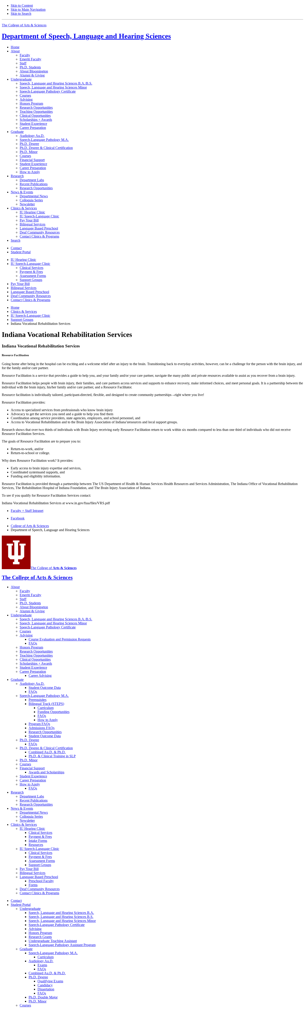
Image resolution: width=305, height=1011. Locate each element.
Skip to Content (22, 5)
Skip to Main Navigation (28, 9)
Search (15, 240)
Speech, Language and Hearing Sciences (86, 36)
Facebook (18, 518)
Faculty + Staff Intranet (27, 511)
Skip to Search (21, 13)
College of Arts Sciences (30, 526)
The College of (54, 568)
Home (15, 47)
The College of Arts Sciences (24, 25)
